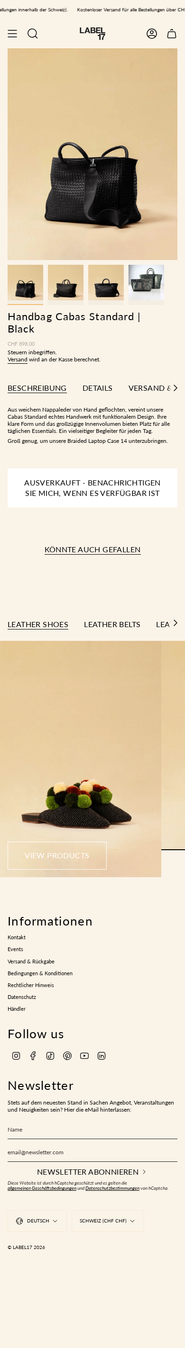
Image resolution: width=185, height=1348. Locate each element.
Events (15, 949)
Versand (18, 359)
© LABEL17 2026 (26, 1247)
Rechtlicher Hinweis (31, 985)
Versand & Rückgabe (31, 961)
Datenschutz (22, 997)
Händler (17, 1009)
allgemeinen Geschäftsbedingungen (42, 1188)
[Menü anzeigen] (12, 34)
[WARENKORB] (172, 34)
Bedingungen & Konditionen (40, 973)
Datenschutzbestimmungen (112, 1188)
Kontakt (17, 937)
